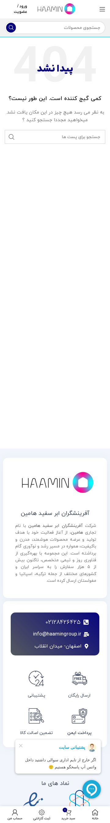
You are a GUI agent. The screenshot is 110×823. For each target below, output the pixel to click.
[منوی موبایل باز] (102, 9)
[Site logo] (55, 9)
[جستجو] (11, 28)
